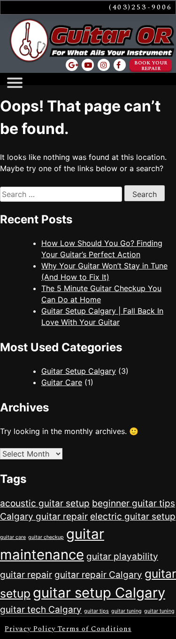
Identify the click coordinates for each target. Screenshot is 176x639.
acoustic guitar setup (45, 503)
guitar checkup (46, 537)
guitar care (13, 537)
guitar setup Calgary (99, 592)
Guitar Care (61, 382)
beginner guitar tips (133, 503)
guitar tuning (126, 611)
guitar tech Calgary (41, 609)
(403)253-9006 (141, 7)
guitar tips (96, 611)
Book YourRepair (150, 65)
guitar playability (122, 556)
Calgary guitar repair (44, 516)
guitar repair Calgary (98, 574)
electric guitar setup (133, 516)
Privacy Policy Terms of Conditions (68, 628)
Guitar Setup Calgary (78, 371)
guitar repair (26, 574)
